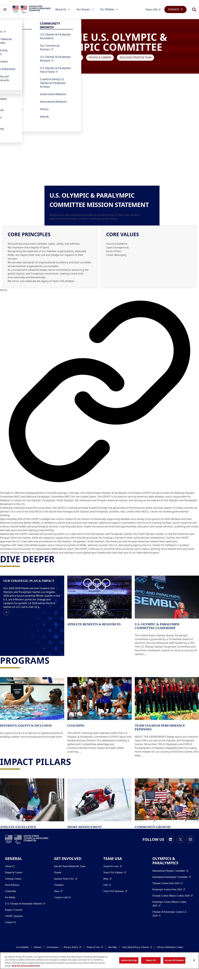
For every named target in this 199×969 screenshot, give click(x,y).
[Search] (194, 9)
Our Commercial (56, 47)
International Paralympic (171, 876)
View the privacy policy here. (26, 965)
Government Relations (53, 94)
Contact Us (10, 922)
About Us (60, 9)
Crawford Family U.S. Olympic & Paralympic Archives (53, 82)
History (44, 109)
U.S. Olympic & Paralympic (56, 58)
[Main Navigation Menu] (5, 9)
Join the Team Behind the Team (69, 866)
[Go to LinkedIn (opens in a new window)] (170, 839)
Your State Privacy (137, 947)
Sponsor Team (65, 878)
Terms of (94, 947)
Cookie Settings (129, 960)
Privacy (72, 947)
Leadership (10, 891)
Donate (57, 872)
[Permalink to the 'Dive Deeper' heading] (57, 559)
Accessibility (22, 947)
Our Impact (83, 9)
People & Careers (100, 57)
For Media (10, 897)
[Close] (194, 960)
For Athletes (107, 9)
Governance (53, 947)
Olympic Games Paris (167, 883)
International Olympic (170, 870)
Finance (38, 947)
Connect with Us (62, 897)
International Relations (53, 101)
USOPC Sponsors (14, 916)
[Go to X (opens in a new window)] (180, 839)
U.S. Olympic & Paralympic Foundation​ (55, 36)
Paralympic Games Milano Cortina (169, 904)
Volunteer (59, 885)
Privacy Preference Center (170, 947)
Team (154, 9)
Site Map (112, 947)
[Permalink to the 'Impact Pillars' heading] (73, 761)
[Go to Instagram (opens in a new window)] (190, 839)
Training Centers (13, 878)
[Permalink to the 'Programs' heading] (52, 660)
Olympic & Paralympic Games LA (169, 913)
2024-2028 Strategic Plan (135, 57)
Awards (44, 116)
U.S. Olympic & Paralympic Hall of (56, 69)
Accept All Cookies (174, 960)
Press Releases (12, 885)
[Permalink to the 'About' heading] (99, 391)
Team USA (114, 872)
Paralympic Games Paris (168, 889)
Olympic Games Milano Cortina (172, 895)
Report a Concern (13, 909)
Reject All (151, 960)
